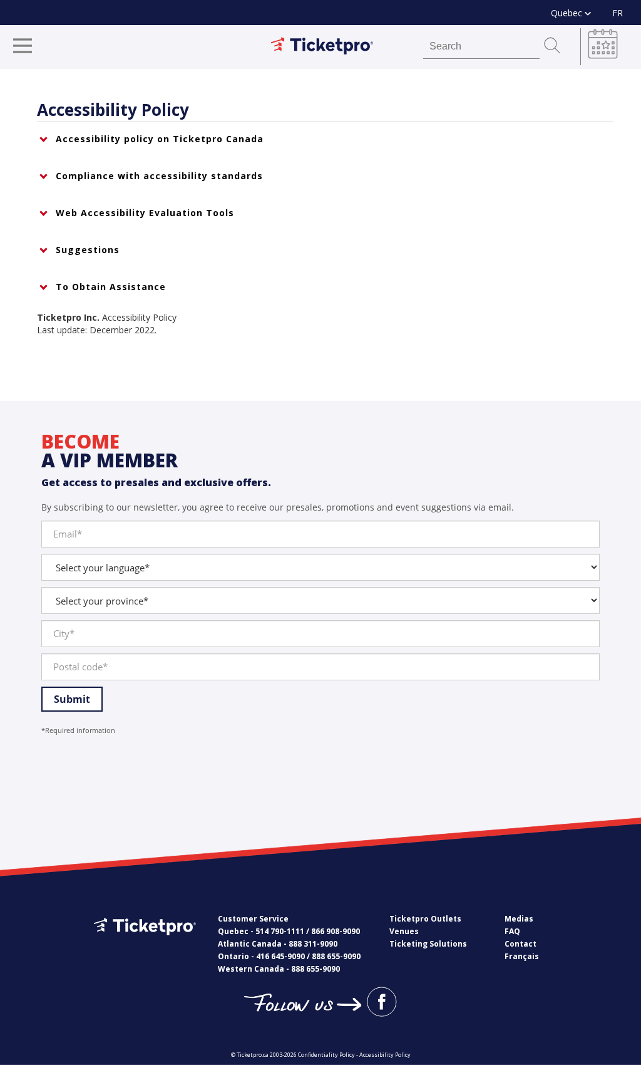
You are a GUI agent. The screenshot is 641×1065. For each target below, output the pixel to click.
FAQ (512, 931)
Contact (520, 943)
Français (522, 956)
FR (617, 13)
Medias (519, 918)
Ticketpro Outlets (425, 918)
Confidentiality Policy (326, 1055)
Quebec (568, 13)
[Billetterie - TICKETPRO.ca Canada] (143, 944)
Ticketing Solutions (428, 943)
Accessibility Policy (385, 1055)
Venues (404, 931)
